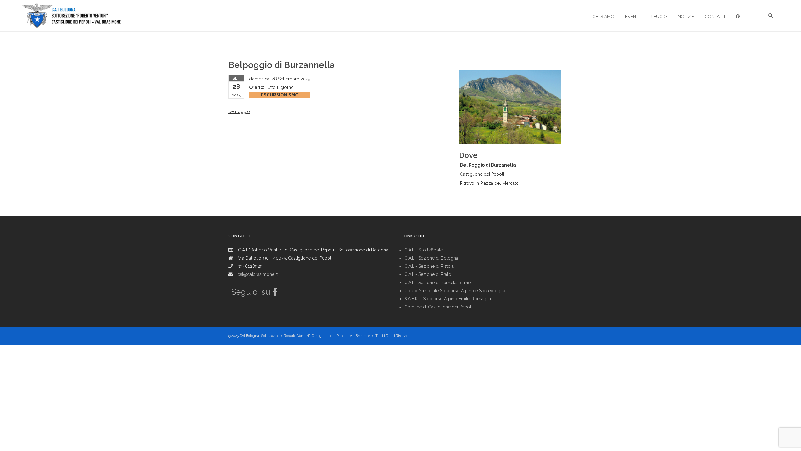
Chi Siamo (603, 16)
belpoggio (239, 111)
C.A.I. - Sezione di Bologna (431, 258)
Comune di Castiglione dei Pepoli (438, 306)
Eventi (632, 16)
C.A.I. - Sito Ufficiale (423, 249)
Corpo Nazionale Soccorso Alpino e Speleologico (455, 290)
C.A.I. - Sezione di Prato (427, 274)
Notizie (686, 16)
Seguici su (252, 292)
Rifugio (658, 16)
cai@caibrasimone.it (257, 274)
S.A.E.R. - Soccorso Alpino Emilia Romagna (447, 298)
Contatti (715, 16)
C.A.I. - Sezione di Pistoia (429, 266)
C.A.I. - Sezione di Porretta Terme (437, 282)
